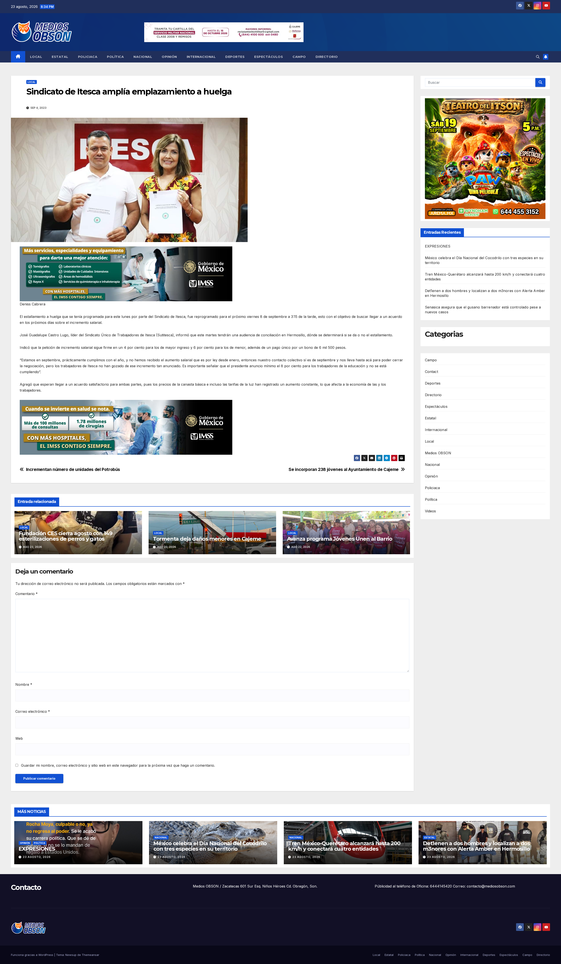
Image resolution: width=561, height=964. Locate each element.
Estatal (60, 57)
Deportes (235, 57)
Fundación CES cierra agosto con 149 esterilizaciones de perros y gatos (65, 536)
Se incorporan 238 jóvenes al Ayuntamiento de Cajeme (343, 469)
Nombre (23, 684)
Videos (430, 511)
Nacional (142, 57)
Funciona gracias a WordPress (32, 955)
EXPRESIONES (438, 246)
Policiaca (88, 57)
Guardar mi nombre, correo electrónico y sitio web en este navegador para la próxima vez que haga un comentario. (118, 765)
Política (115, 57)
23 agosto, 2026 (37, 857)
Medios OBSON (438, 453)
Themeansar (90, 955)
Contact (431, 371)
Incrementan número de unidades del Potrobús (73, 469)
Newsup (70, 955)
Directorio (327, 57)
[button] (538, 57)
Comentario (26, 594)
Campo (299, 57)
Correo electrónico (32, 711)
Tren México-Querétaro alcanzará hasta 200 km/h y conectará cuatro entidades (344, 846)
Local (36, 57)
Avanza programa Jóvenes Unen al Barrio (339, 539)
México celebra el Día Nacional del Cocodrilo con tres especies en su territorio (210, 846)
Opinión (169, 57)
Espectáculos (268, 57)
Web (19, 738)
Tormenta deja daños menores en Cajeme (207, 539)
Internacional (201, 57)
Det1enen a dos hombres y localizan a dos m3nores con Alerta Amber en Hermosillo (476, 846)
